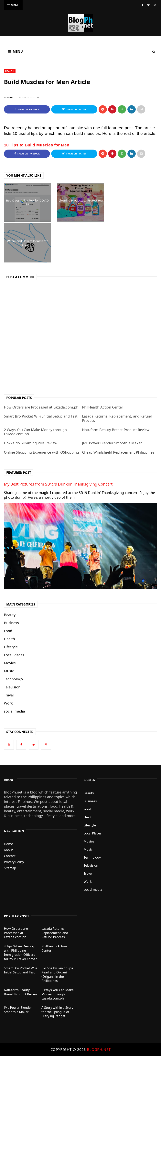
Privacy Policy (14, 862)
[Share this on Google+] (112, 109)
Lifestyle (11, 647)
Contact (10, 856)
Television (12, 687)
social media (14, 711)
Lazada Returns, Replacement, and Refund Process (117, 418)
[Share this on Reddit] (103, 109)
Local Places (14, 655)
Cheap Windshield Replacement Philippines (118, 452)
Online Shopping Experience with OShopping (41, 452)
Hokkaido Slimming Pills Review (30, 443)
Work (8, 703)
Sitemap (10, 868)
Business (11, 622)
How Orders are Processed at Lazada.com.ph (41, 407)
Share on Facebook (28, 109)
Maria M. (11, 97)
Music (9, 671)
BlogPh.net (99, 1049)
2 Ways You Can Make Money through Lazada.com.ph (35, 431)
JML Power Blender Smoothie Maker (112, 443)
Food (8, 630)
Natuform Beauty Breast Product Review (115, 429)
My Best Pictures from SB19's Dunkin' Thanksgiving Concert (58, 484)
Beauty (10, 614)
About (8, 850)
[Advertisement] (80, 1104)
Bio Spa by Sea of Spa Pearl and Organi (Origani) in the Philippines (57, 974)
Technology (13, 679)
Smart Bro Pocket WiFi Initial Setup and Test (41, 416)
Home (8, 844)
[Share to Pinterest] (141, 109)
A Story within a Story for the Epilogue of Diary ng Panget (57, 1011)
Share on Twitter (76, 109)
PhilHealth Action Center (102, 407)
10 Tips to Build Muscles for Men (36, 145)
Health (9, 71)
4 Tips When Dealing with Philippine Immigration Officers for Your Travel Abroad (21, 952)
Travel (9, 695)
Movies (10, 663)
